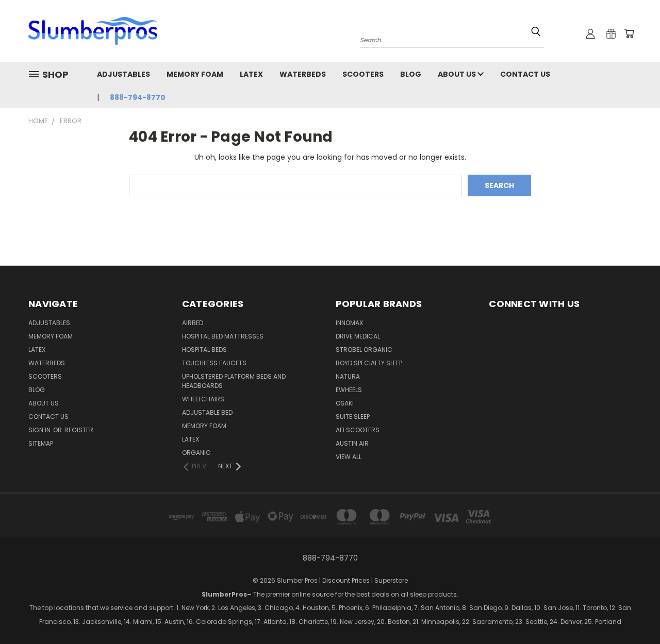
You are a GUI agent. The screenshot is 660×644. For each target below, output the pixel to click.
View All (348, 456)
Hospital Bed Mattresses (222, 336)
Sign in (40, 430)
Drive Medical (358, 336)
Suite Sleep (353, 416)
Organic (196, 452)
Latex (251, 74)
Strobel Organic (364, 349)
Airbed (192, 322)
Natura (348, 376)
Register (78, 430)
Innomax (349, 322)
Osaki (345, 403)
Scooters (363, 74)
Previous (607, 621)
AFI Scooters (358, 430)
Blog (410, 74)
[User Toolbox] (590, 33)
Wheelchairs (203, 399)
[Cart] (629, 33)
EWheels (349, 389)
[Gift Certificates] (611, 33)
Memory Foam (195, 74)
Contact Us (525, 74)
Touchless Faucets (214, 363)
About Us (457, 74)
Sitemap (40, 443)
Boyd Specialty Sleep (369, 363)
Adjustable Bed (207, 412)
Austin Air (352, 443)
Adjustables (123, 74)
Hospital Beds (204, 349)
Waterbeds (302, 74)
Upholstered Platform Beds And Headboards (234, 381)
